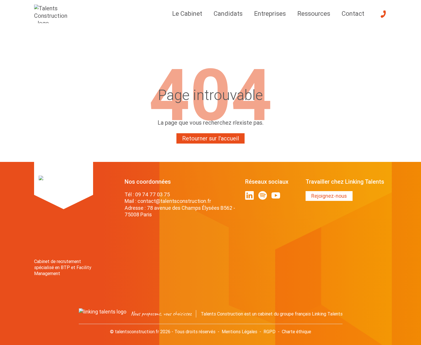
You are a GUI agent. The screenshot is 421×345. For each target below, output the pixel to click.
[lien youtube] (276, 195)
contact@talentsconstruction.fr (174, 201)
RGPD (269, 331)
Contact (353, 13)
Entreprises (270, 13)
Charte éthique (296, 331)
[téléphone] (383, 14)
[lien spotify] (262, 195)
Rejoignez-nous (329, 196)
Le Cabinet (187, 13)
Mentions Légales (239, 331)
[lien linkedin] (249, 195)
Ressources (313, 13)
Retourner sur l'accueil (210, 138)
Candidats (228, 13)
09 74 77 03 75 (152, 194)
